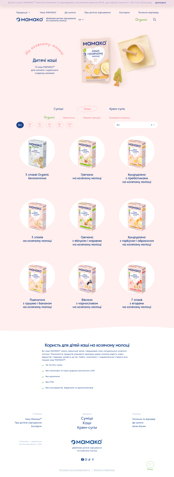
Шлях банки (139, 426)
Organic (141, 19)
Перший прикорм (92, 118)
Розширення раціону (119, 118)
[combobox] (136, 125)
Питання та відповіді (143, 419)
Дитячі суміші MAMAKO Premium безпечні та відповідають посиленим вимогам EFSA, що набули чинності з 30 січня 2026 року (87, 2)
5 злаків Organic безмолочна (37, 176)
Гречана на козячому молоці (87, 176)
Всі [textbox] (118, 125)
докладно (160, 2)
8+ (59, 125)
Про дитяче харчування (97, 12)
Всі (20, 124)
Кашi (87, 109)
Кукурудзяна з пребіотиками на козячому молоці (136, 178)
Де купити (70, 12)
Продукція (87, 414)
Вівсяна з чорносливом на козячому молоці (87, 303)
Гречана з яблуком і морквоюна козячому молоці (87, 240)
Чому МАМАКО (48, 12)
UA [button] (80, 19)
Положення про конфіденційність (74, 470)
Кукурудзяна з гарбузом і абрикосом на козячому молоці (137, 240)
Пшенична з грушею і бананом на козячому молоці (37, 303)
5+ (39, 125)
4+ (30, 125)
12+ (69, 125)
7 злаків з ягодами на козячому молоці (136, 303)
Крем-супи (117, 109)
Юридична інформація (104, 470)
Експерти (124, 12)
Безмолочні (69, 118)
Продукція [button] (22, 12)
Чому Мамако (33, 419)
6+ (49, 125)
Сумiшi (58, 109)
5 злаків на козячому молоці (37, 239)
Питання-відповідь (148, 12)
